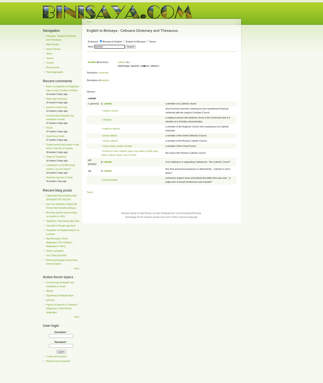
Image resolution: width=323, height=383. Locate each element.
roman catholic (110, 141)
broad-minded (110, 180)
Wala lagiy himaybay (56, 99)
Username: (61, 332)
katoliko (105, 80)
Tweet (90, 192)
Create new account (56, 356)
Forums (50, 62)
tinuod (49, 127)
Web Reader (52, 44)
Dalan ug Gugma (55, 251)
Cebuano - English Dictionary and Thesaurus (61, 38)
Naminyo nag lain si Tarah (59, 177)
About (49, 53)
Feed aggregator (54, 72)
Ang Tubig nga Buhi (56, 255)
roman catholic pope (111, 155)
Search (49, 58)
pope (155, 151)
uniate (112, 146)
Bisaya (49, 291)
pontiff (149, 151)
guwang (50, 300)
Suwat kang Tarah (55, 136)
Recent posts (52, 67)
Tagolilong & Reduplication (60, 295)
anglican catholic (111, 128)
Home (89, 22)
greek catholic (110, 135)
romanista (104, 72)
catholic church (110, 110)
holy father (139, 151)
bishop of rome (110, 151)
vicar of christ (129, 155)
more (76, 268)
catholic (122, 62)
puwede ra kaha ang (56, 107)
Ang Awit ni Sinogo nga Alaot (60, 225)
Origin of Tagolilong (56, 156)
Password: (61, 342)
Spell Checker (53, 49)
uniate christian (124, 146)
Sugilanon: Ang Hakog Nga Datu (62, 221)
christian (107, 119)
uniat (105, 146)
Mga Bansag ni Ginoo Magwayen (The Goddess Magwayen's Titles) (59, 242)
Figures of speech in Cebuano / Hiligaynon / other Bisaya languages (62, 308)
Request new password (58, 361)
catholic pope (126, 151)
